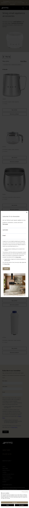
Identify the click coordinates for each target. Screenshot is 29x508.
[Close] (26, 212)
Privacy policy (25, 491)
